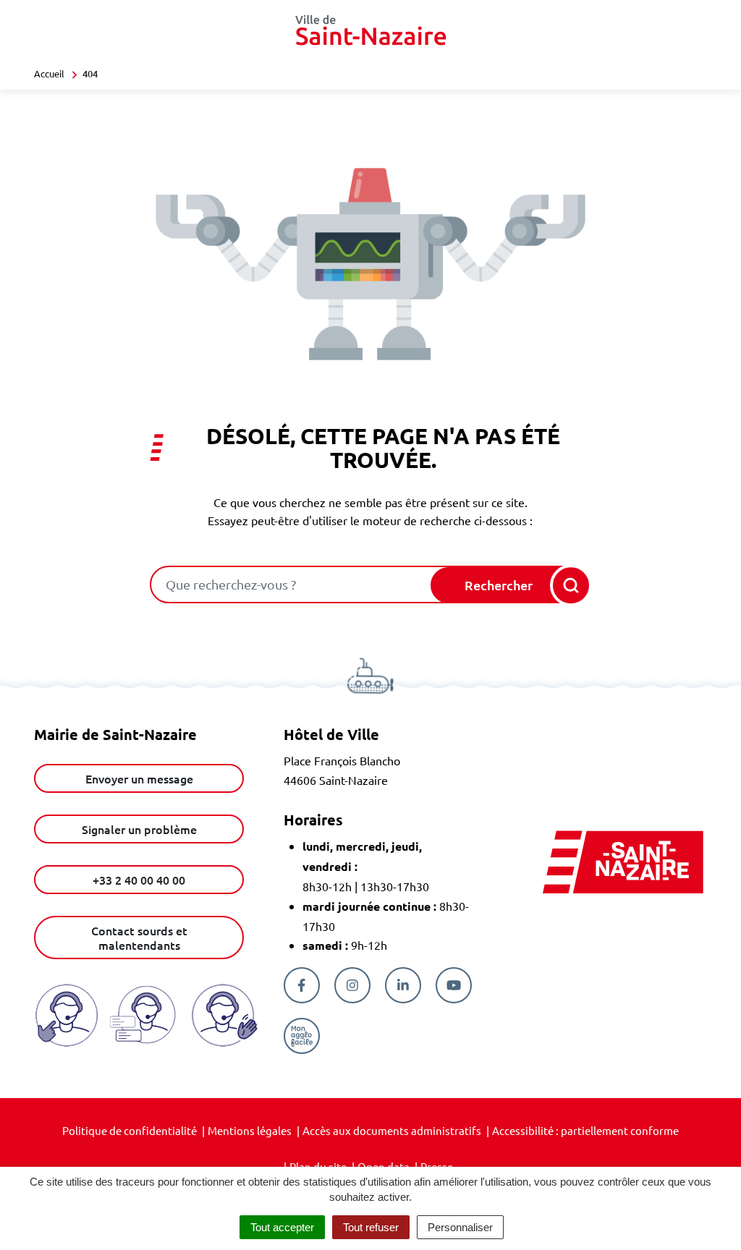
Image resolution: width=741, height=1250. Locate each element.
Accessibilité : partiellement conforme (585, 1130)
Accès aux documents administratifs (391, 1130)
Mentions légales (250, 1130)
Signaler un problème (139, 829)
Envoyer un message (139, 778)
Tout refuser (371, 1227)
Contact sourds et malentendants (139, 937)
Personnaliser (460, 1227)
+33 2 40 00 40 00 (139, 880)
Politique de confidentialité (129, 1130)
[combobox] (291, 584)
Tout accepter (282, 1227)
